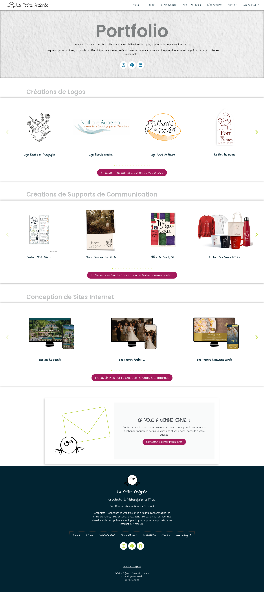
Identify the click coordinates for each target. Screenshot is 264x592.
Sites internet (192, 5)
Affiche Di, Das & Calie (163, 257)
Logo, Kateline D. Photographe (39, 154)
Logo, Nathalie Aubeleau (101, 154)
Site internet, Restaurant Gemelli (214, 360)
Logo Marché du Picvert (163, 154)
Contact (232, 5)
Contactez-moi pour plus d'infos (164, 441)
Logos (151, 5)
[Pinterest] (132, 65)
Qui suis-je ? (251, 5)
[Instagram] (123, 65)
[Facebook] (140, 546)
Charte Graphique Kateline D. (101, 257)
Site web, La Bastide (50, 360)
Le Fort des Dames (224, 154)
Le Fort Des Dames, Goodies (224, 257)
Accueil (137, 5)
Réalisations (214, 5)
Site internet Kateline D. (132, 360)
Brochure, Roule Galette (39, 257)
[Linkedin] (140, 65)
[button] (7, 132)
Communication (169, 5)
